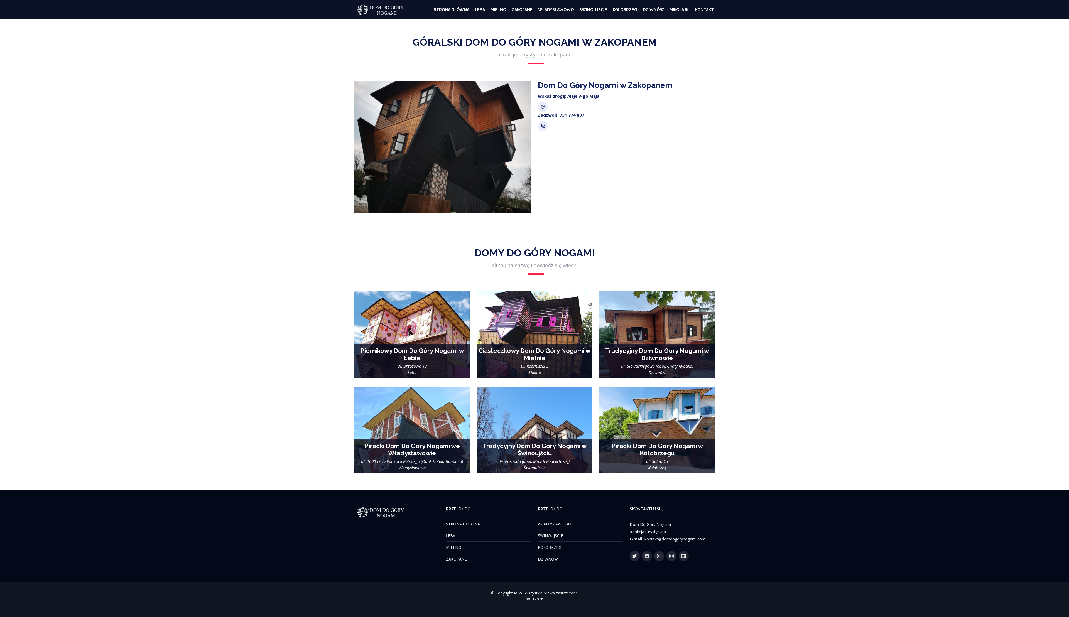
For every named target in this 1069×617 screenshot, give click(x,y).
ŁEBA (480, 10)
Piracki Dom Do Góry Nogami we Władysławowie (412, 449)
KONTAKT (704, 10)
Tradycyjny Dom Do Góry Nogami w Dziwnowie (657, 354)
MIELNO (498, 10)
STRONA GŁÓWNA (451, 10)
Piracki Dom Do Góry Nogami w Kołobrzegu (657, 449)
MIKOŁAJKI (680, 10)
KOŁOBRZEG (625, 10)
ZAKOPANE (522, 10)
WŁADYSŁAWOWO (556, 10)
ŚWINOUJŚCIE (593, 10)
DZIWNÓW (653, 10)
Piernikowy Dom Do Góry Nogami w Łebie (412, 354)
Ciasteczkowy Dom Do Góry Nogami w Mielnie (534, 354)
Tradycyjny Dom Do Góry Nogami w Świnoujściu (534, 449)
